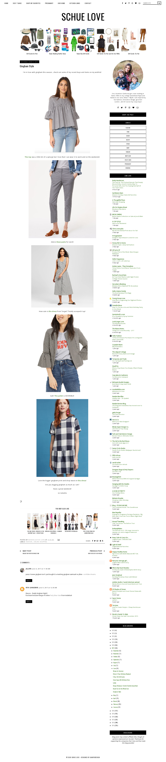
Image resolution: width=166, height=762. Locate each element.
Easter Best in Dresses (71, 531)
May (114, 695)
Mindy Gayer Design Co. (120, 427)
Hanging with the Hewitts (120, 484)
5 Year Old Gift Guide (119, 677)
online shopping (40, 542)
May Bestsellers (117, 346)
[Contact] (137, 108)
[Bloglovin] (133, 108)
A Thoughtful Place (118, 200)
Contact (88, 3)
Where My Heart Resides (120, 568)
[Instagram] (129, 108)
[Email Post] (58, 540)
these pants (61, 242)
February (115, 704)
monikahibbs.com (118, 389)
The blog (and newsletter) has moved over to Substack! (127, 406)
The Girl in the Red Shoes (120, 441)
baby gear (128, 156)
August (115, 663)
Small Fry (115, 366)
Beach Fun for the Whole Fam (121, 689)
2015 (113, 714)
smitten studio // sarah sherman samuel (126, 582)
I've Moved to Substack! (120, 377)
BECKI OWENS (117, 214)
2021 (113, 636)
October (115, 657)
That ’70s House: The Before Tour (123, 523)
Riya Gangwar (32, 588)
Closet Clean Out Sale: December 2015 (125, 616)
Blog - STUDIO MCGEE (119, 505)
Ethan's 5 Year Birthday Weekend (122, 674)
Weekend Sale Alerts (119, 209)
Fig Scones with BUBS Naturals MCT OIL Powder (125, 554)
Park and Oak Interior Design (122, 434)
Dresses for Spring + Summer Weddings (53, 532)
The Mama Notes (118, 329)
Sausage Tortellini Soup (120, 486)
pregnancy (128, 164)
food (128, 132)
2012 (113, 723)
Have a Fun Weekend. (119, 223)
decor (128, 136)
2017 (113, 648)
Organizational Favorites (120, 546)
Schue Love (83, 16)
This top (28, 157)
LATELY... (115, 600)
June (114, 668)
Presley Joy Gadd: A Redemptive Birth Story (126, 570)
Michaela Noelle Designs (120, 382)
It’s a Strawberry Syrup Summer (122, 316)
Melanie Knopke (117, 498)
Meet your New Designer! (120, 421)
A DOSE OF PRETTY (118, 491)
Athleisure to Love (118, 391)
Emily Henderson (118, 180)
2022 (113, 633)
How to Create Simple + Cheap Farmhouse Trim (126, 608)
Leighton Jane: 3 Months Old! (121, 539)
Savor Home (116, 598)
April (114, 698)
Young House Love (118, 298)
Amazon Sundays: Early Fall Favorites (124, 195)
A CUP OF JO (116, 221)
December (116, 651)
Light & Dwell (116, 545)
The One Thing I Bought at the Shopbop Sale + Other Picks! (35, 532)
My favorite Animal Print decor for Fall (125, 230)
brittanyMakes (117, 529)
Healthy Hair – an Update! (120, 398)
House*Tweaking (118, 521)
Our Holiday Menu (118, 493)
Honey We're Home (119, 243)
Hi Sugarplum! (117, 236)
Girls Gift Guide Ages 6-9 (120, 443)
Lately (114, 683)
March (115, 701)
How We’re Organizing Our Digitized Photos (126, 300)
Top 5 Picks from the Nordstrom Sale (89, 532)
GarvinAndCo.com (118, 314)
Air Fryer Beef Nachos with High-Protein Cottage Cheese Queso (125, 278)
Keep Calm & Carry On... (120, 538)
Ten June (115, 605)
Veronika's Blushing (119, 284)
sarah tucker (116, 463)
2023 (113, 630)
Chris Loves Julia (117, 229)
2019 (113, 642)
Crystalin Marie (117, 345)
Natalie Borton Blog (119, 404)
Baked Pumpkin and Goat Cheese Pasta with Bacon (126, 592)
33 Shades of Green (119, 589)
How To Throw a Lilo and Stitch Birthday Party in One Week (127, 308)
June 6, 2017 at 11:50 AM (41, 569)
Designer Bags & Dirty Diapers (122, 470)
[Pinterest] (125, 108)
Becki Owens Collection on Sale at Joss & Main (127, 216)
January (115, 707)
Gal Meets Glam (117, 193)
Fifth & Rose (116, 455)
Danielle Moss (117, 305)
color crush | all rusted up (121, 261)
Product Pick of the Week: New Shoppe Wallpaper (125, 253)
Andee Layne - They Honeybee (122, 266)
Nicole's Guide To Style (120, 614)
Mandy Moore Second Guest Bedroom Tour (127, 584)
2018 (113, 645)
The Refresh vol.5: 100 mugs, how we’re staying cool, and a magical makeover (125, 531)
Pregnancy (49, 3)
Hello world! (116, 457)
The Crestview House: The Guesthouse (125, 507)
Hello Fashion (117, 336)
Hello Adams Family (119, 291)
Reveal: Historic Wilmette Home (122, 436)
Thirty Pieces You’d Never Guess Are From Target (126, 269)
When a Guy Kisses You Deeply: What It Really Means (127, 369)
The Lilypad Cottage (119, 352)
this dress (53, 311)
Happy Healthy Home (119, 552)
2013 (113, 720)
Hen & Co (115, 420)
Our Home (61, 3)
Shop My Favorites (33, 3)
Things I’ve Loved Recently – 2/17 (123, 330)
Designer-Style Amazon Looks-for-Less (125, 237)
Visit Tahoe (17, 3)
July (114, 665)
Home (6, 3)
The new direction (118, 414)
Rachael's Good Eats (119, 275)
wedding (128, 168)
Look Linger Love (118, 322)
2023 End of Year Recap (120, 429)
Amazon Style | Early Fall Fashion (123, 245)
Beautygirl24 (116, 477)
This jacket (58, 396)
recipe (128, 140)
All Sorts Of (116, 250)
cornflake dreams (89, 574)
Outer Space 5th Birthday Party (121, 680)
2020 (113, 639)
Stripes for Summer (118, 671)
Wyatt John (128, 160)
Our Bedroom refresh (119, 464)
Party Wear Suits (55, 595)
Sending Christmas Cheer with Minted (124, 577)
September (116, 660)
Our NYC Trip (116, 471)
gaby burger (116, 412)
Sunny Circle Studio (118, 448)
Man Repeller (116, 512)
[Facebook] (118, 108)
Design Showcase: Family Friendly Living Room (125, 686)
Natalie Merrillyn (117, 396)
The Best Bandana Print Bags (121, 293)
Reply (29, 580)
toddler (128, 152)
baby (128, 148)
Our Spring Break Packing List (122, 361)
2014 (113, 717)
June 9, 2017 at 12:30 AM (48, 588)
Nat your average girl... (120, 561)
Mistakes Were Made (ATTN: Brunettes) (125, 286)
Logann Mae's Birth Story (120, 562)
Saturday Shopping (118, 202)
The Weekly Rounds (118, 323)
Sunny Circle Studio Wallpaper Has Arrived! (126, 450)
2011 (113, 725)
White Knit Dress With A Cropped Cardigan (126, 479)
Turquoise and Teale (119, 359)
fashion (29, 542)
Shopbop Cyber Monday (120, 500)
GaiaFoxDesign (95, 757)
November (116, 654)
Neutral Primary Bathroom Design (123, 354)
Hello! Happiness (118, 259)
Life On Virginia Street (119, 207)
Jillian (28, 569)
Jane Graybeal (117, 575)
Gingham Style (117, 692)
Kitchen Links (75, 3)
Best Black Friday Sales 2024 (121, 384)
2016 (113, 711)
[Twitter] (122, 108)
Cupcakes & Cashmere (120, 375)
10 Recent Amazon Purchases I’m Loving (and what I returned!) (127, 338)
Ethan (128, 144)
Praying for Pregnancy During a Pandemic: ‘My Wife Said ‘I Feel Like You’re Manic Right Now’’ (127, 515)
